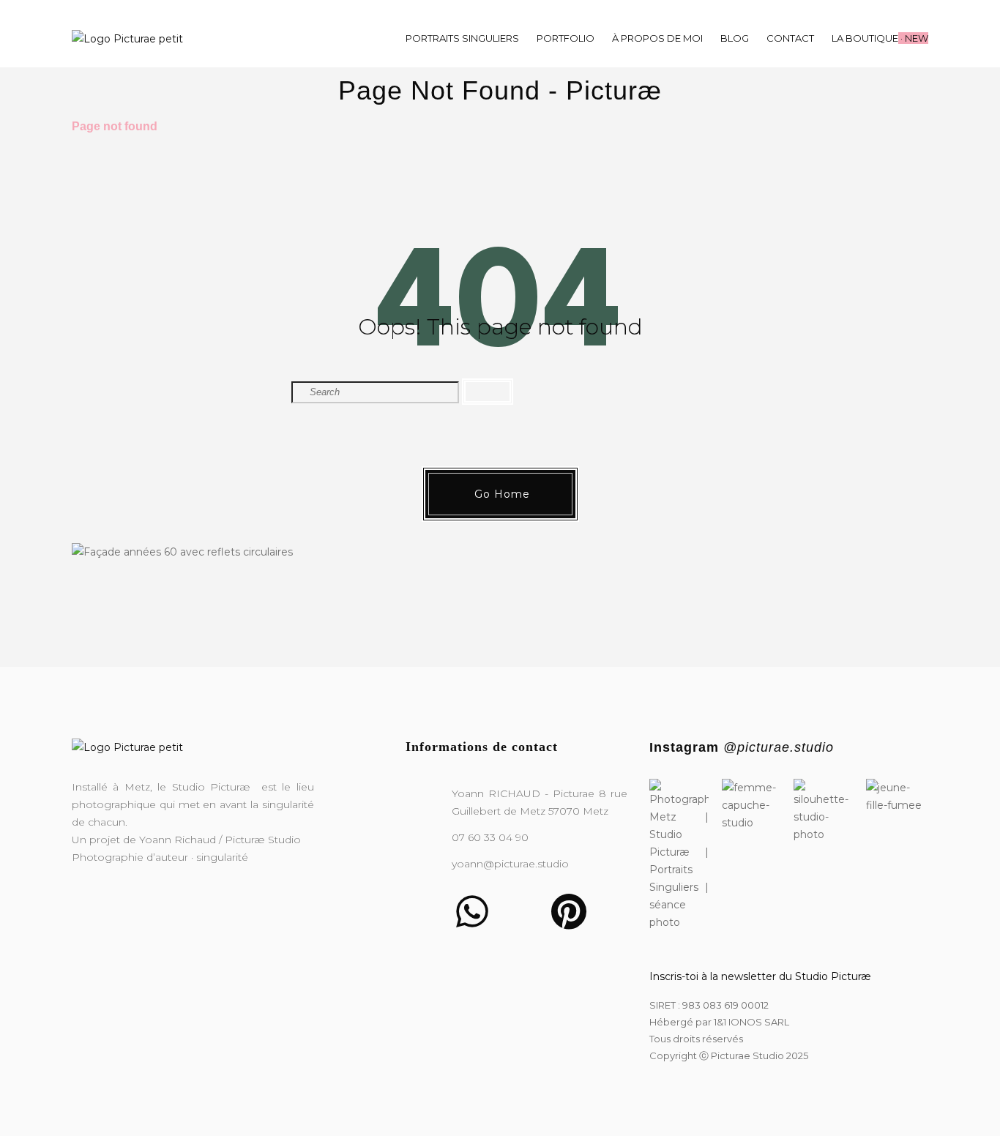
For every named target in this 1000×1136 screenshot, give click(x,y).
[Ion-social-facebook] (520, 911)
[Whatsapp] (472, 911)
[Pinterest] (569, 911)
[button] (500, 494)
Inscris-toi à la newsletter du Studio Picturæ (760, 976)
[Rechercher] (487, 391)
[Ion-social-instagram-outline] (424, 911)
